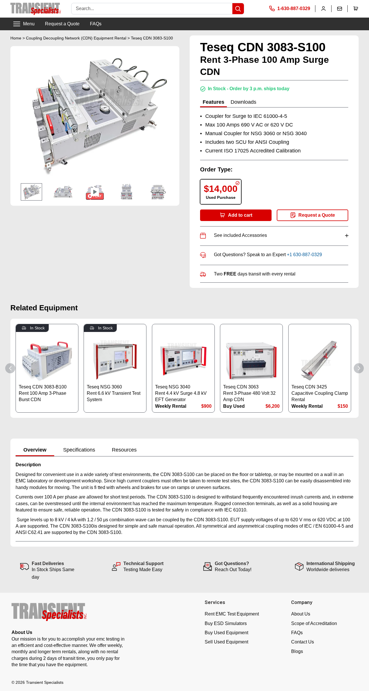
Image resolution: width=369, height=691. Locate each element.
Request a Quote (62, 23)
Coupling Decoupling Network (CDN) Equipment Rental (76, 38)
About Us (300, 613)
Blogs (297, 651)
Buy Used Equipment (226, 632)
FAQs (95, 23)
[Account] (323, 9)
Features (213, 102)
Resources (124, 450)
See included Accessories (281, 235)
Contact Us (302, 641)
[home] (35, 9)
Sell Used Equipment (226, 641)
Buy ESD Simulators (226, 623)
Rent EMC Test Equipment (232, 613)
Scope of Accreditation (314, 623)
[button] (356, 9)
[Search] (238, 8)
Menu (29, 23)
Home (15, 38)
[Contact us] (339, 9)
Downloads (243, 102)
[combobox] (151, 8)
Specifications (79, 450)
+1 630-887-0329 (304, 254)
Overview (34, 450)
